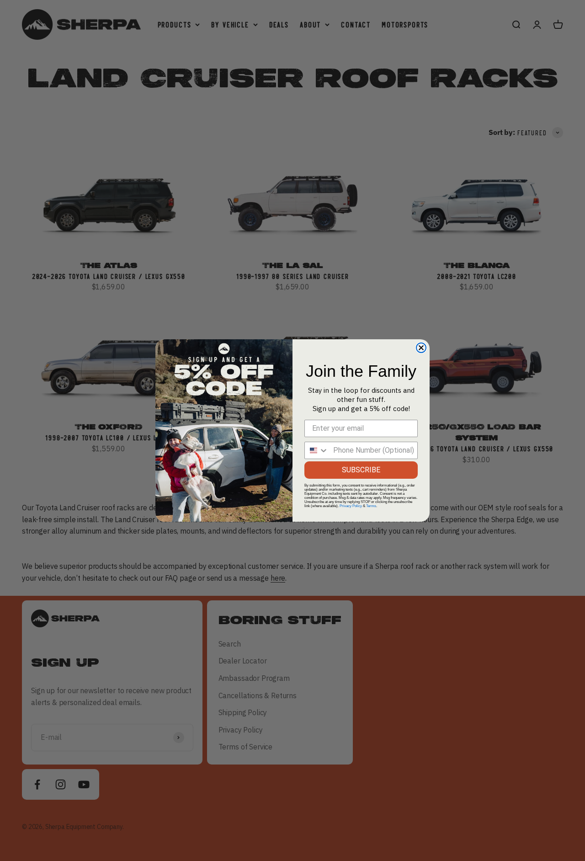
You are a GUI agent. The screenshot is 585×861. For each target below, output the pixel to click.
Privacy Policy (351, 506)
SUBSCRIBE (361, 469)
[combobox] (317, 450)
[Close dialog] (421, 348)
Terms (371, 506)
